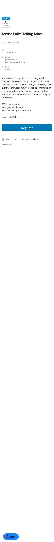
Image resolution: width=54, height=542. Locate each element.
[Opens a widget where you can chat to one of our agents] (11, 537)
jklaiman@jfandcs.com (15, 62)
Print (7, 139)
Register (27, 128)
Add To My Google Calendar (27, 139)
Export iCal (7, 144)
